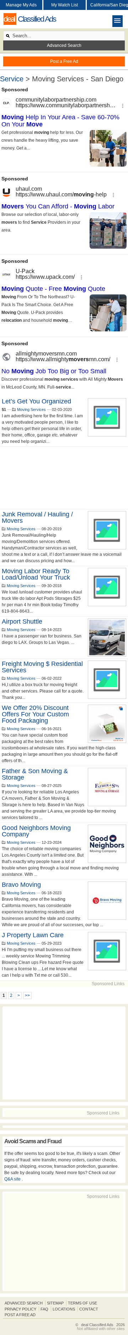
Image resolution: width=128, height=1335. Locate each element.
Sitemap (55, 1303)
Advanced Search (64, 45)
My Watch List (64, 4)
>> (27, 995)
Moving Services (31, 409)
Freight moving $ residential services (42, 667)
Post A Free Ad (20, 1315)
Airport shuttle (22, 621)
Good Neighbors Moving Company (36, 831)
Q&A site (13, 1179)
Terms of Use (82, 1303)
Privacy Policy (20, 1309)
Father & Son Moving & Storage (35, 774)
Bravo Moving (21, 884)
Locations (64, 1309)
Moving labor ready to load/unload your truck (36, 574)
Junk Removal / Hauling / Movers (37, 517)
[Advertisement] (64, 478)
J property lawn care (33, 935)
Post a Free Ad (64, 61)
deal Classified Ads (97, 1325)
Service (11, 79)
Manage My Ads (21, 4)
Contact (88, 1309)
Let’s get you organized (36, 401)
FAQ (44, 1309)
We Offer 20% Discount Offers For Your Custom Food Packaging (35, 714)
